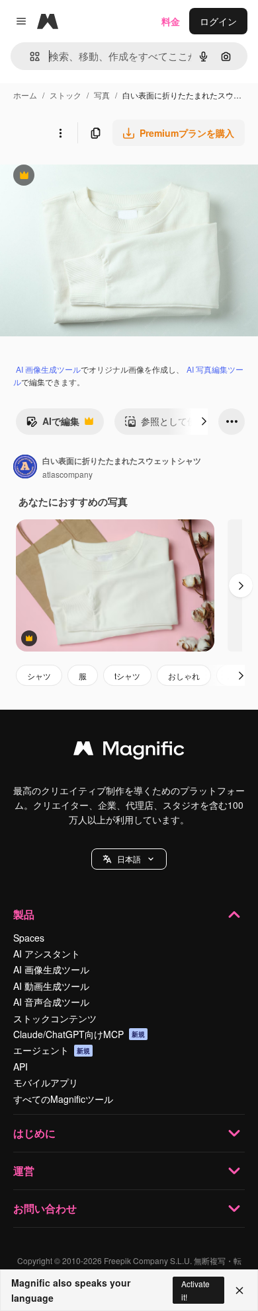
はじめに (34, 1133)
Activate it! (195, 1290)
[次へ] (204, 421)
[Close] (239, 1290)
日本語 (129, 858)
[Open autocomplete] (29, 56)
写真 (102, 94)
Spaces (28, 937)
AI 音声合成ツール (51, 1001)
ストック (65, 94)
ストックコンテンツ (55, 1018)
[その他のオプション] (60, 133)
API (20, 1066)
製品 (23, 914)
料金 (170, 21)
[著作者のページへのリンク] (25, 468)
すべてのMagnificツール (63, 1098)
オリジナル (91, 177)
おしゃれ (184, 675)
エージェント (51, 1050)
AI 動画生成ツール (51, 986)
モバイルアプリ (45, 1082)
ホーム (25, 94)
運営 (23, 1170)
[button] (129, 859)
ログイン (218, 21)
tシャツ (127, 675)
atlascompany (67, 474)
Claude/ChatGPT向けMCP (79, 1034)
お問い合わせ (45, 1208)
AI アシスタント (46, 953)
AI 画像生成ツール (48, 369)
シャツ (39, 675)
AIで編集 (52, 424)
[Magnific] (129, 751)
